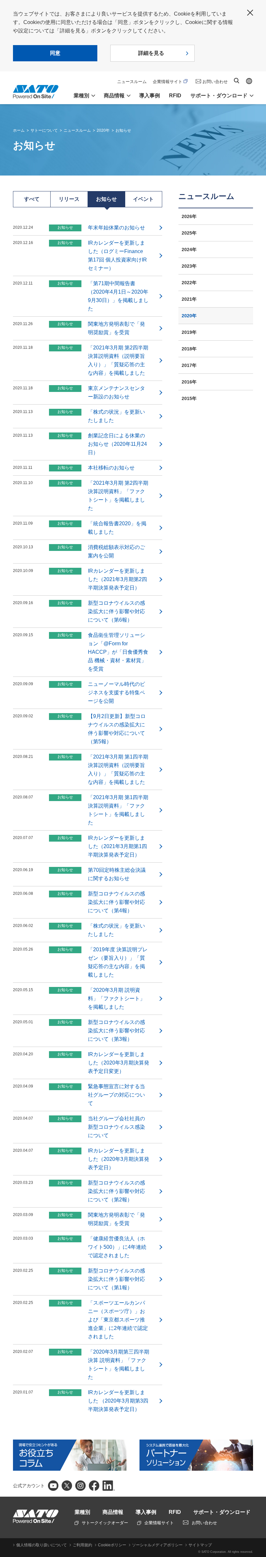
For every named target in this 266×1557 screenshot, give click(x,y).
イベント (143, 199)
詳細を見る (151, 53)
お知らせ (123, 130)
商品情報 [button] (114, 95)
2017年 (189, 365)
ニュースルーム (132, 81)
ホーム (19, 130)
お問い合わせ (215, 81)
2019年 (189, 332)
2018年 (189, 348)
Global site (249, 81)
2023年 (189, 266)
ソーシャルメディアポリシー (157, 1545)
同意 (55, 53)
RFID (175, 95)
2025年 (189, 233)
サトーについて (44, 130)
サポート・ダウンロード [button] (219, 95)
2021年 (189, 299)
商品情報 (113, 1512)
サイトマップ (200, 1545)
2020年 (103, 130)
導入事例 (149, 95)
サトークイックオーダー (105, 1522)
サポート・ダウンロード (221, 1512)
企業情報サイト (167, 81)
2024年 (189, 249)
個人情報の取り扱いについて (41, 1545)
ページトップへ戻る (258, 1536)
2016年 (189, 381)
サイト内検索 (236, 80)
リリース (69, 199)
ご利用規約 (82, 1545)
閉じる (250, 13)
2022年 (189, 282)
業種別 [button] (81, 95)
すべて (32, 199)
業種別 (82, 1512)
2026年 (189, 216)
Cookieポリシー (112, 1545)
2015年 (189, 398)
